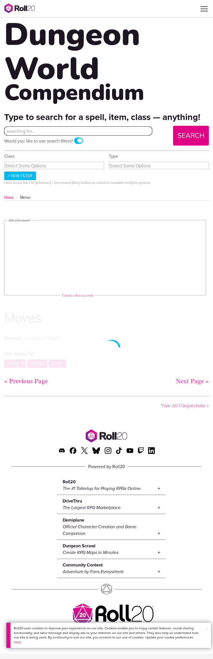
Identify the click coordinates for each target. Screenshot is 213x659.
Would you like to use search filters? (38, 141)
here (17, 642)
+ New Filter (20, 175)
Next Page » (192, 380)
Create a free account (77, 295)
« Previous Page (26, 380)
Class (9, 156)
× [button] (207, 629)
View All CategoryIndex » (185, 405)
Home (9, 197)
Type (113, 156)
